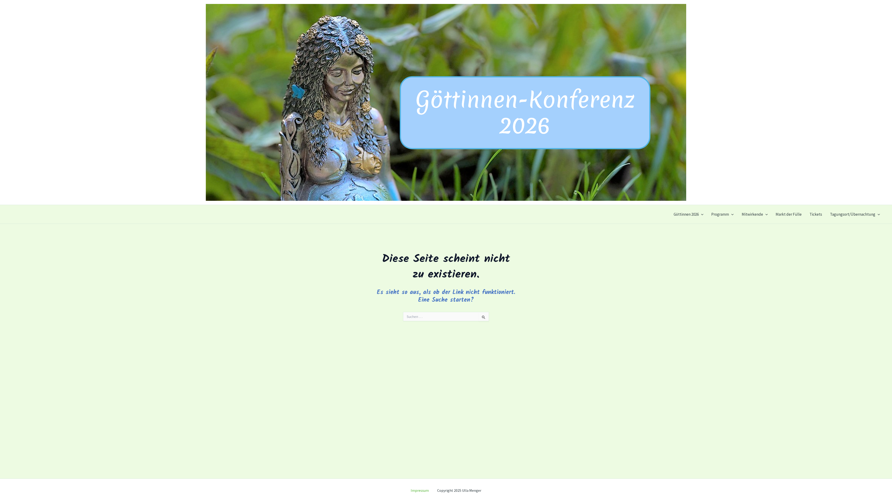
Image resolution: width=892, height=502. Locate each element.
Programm (720, 214)
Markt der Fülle (789, 214)
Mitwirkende (752, 214)
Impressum (424, 490)
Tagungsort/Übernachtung (852, 214)
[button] (701, 214)
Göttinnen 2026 (686, 214)
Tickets (816, 214)
